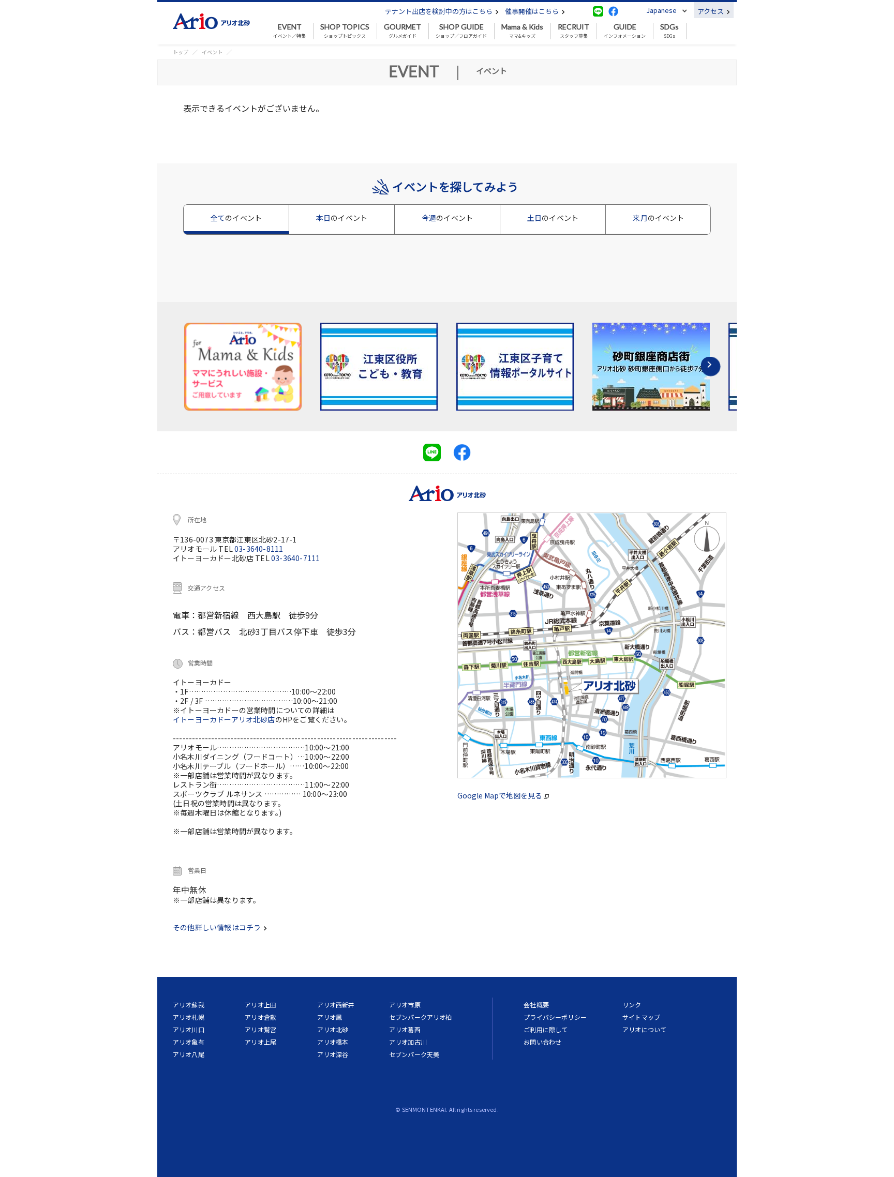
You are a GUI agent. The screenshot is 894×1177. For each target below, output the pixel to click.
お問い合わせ (542, 1041)
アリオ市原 (405, 1004)
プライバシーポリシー (555, 1017)
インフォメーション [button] (625, 31)
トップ (180, 52)
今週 (447, 218)
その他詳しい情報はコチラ (217, 927)
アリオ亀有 (188, 1041)
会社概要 (536, 1004)
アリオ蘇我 (188, 1004)
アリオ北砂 (333, 1029)
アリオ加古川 (408, 1041)
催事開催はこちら (532, 11)
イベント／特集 (289, 31)
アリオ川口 (188, 1029)
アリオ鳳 (329, 1017)
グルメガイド (402, 31)
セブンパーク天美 (414, 1054)
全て (236, 218)
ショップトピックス (344, 31)
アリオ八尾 (188, 1054)
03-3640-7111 (295, 558)
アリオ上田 (260, 1004)
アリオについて (644, 1029)
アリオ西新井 (336, 1004)
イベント (212, 52)
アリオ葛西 (405, 1029)
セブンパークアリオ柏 (420, 1017)
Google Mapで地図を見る (500, 795)
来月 (658, 218)
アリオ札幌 (188, 1017)
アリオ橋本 (333, 1041)
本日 (341, 218)
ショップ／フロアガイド (461, 31)
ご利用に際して (546, 1029)
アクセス (711, 11)
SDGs (669, 31)
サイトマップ (641, 1017)
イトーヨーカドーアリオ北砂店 (224, 719)
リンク (631, 1004)
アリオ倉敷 (260, 1017)
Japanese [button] (661, 10)
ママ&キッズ (522, 31)
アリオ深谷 (333, 1054)
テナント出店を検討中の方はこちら (439, 11)
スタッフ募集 (573, 31)
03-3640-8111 (258, 549)
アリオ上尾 (260, 1041)
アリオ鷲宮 (260, 1029)
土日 (552, 218)
